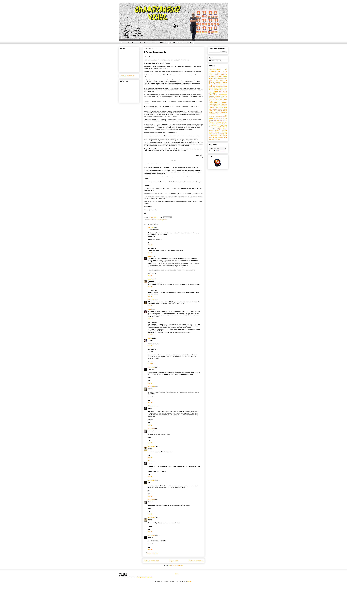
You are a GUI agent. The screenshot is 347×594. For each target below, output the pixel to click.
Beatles (211, 84)
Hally (149, 309)
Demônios (211, 96)
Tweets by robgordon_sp (127, 75)
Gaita (221, 99)
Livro (217, 107)
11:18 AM (150, 363)
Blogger (189, 581)
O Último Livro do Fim (219, 118)
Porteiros (224, 123)
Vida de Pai (213, 137)
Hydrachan (151, 227)
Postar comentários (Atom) (176, 565)
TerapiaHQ (221, 133)
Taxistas (224, 132)
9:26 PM (150, 402)
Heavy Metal (213, 102)
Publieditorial (212, 125)
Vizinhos (217, 139)
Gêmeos (225, 100)
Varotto (150, 338)
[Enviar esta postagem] (160, 217)
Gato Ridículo (218, 100)
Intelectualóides (213, 104)
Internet (220, 104)
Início (122, 42)
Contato (189, 42)
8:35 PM (150, 296)
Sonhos (211, 132)
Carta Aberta (218, 88)
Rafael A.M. (151, 299)
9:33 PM (150, 531)
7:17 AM (150, 306)
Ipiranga (225, 104)
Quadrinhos (223, 125)
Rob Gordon (151, 367)
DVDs (222, 96)
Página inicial (174, 561)
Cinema (216, 90)
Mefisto (225, 109)
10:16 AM (150, 318)
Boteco (211, 88)
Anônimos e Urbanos (221, 78)
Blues (225, 86)
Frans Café (211, 99)
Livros (154, 42)
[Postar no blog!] (166, 217)
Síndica (217, 130)
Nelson (150, 256)
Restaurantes (213, 127)
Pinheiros (212, 122)
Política (217, 122)
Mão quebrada (213, 109)
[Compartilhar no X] (167, 217)
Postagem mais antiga (196, 561)
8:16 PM (150, 286)
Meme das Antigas (215, 110)
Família (221, 97)
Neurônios (222, 114)
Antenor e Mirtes (213, 80)
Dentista (217, 96)
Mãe (225, 107)
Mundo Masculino (221, 112)
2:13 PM (150, 346)
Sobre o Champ (143, 42)
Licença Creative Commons (144, 577)
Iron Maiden (213, 105)
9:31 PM (150, 476)
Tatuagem (217, 132)
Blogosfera (219, 86)
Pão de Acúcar (222, 120)
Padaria (211, 120)
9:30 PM (150, 457)
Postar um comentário (152, 553)
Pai (215, 120)
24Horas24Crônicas (214, 69)
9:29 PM (150, 425)
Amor (225, 77)
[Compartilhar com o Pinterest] (171, 217)
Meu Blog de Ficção (176, 42)
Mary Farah (151, 279)
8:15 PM (150, 275)
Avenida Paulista (221, 82)
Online (177, 573)
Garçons (211, 101)
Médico (220, 109)
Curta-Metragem (223, 94)
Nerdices (216, 114)
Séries (225, 129)
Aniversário (212, 78)
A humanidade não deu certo (218, 71)
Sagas (219, 129)
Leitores (165, 219)
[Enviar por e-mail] (164, 217)
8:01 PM (150, 253)
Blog (161, 219)
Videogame (220, 137)
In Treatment (223, 102)
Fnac (225, 97)
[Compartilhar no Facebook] (169, 217)
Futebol (217, 99)
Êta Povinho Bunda (218, 96)
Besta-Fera (218, 84)
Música (211, 114)
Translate (222, 151)
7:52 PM (150, 245)
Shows (211, 130)
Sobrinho (224, 130)
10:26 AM (150, 334)
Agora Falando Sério (154, 219)
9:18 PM (150, 383)
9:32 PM (150, 496)
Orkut (225, 118)
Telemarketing (213, 133)
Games (225, 99)
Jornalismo (223, 105)
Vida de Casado (221, 135)
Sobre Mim (131, 42)
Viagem (213, 135)
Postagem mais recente (151, 561)
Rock (213, 129)
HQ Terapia (163, 42)
